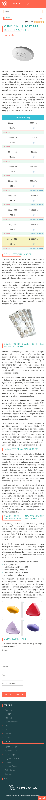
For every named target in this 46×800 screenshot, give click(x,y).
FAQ (6, 725)
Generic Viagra (10, 747)
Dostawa (8, 718)
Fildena (7, 762)
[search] (41, 11)
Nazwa (5, 667)
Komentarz (5, 650)
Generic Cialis (10, 766)
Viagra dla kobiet (11, 758)
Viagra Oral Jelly (11, 751)
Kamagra (8, 774)
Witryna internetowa (9, 683)
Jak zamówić (10, 714)
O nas (6, 737)
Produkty (8, 710)
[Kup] (33, 128)
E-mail (4, 675)
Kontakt (7, 733)
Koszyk (7, 729)
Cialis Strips (9, 770)
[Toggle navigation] (42, 4)
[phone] (23, 787)
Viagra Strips (9, 754)
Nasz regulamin (11, 722)
